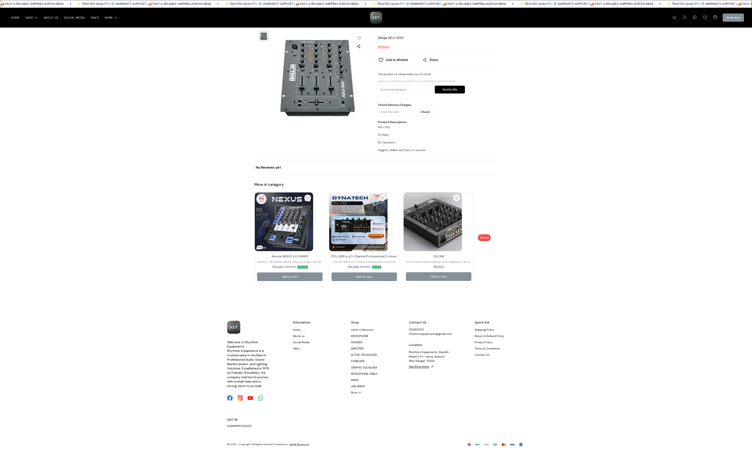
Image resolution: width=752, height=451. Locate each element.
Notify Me (450, 89)
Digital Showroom (299, 444)
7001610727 (416, 329)
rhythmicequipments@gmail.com (430, 334)
